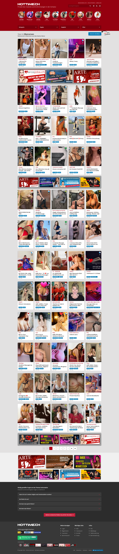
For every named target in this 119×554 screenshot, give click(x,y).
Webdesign (93, 531)
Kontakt (78, 533)
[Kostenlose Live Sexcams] (90, 182)
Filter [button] (83, 27)
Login (63, 528)
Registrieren (91, 3)
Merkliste (82, 2)
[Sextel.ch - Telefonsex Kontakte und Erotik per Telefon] (87, 461)
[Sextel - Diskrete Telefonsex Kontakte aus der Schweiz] (49, 439)
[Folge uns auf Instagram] (99, 5)
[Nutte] (61, 545)
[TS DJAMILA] (46, 14)
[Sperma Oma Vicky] (21, 14)
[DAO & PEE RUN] (97, 14)
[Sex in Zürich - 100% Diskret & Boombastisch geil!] (59, 76)
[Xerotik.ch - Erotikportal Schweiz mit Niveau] (56, 545)
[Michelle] (29, 14)
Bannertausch (66, 535)
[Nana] (38, 14)
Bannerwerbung (94, 535)
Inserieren (65, 533)
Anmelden (98, 3)
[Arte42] (87, 76)
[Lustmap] (38, 545)
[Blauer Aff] (69, 439)
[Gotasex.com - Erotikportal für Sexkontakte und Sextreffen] (50, 545)
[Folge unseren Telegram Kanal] (93, 5)
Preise (78, 535)
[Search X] (44, 545)
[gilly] (63, 14)
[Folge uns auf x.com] (96, 5)
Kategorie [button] (21, 27)
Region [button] (42, 27)
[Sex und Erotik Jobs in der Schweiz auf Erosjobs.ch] (67, 545)
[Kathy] (89, 14)
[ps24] (73, 545)
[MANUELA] (80, 14)
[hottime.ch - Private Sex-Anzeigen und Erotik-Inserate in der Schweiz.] (29, 4)
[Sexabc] (32, 545)
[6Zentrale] (20, 545)
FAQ (91, 528)
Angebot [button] (63, 27)
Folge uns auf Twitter (98, 550)
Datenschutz (78, 550)
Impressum (79, 531)
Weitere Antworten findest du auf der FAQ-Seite (59, 515)
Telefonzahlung (94, 533)
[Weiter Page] (71, 448)
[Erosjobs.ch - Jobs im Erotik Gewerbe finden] (90, 439)
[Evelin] (72, 14)
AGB (77, 528)
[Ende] (75, 448)
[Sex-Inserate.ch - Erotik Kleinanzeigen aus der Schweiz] (26, 545)
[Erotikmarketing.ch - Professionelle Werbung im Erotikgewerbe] (49, 182)
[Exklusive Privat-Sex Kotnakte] (28, 439)
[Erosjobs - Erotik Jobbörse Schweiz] (32, 76)
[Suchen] (90, 5)
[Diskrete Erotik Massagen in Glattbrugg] (59, 461)
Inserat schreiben (95, 34)
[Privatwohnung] (55, 14)
